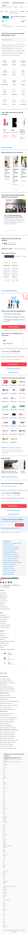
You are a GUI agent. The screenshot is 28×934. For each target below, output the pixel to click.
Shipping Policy (3, 621)
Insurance (6, 3)
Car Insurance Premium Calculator (11, 547)
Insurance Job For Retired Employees (8, 748)
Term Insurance (3, 600)
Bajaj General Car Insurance (9, 570)
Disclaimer (2, 639)
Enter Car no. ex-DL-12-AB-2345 (9, 524)
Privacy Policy (3, 615)
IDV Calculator (3, 685)
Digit (12, 130)
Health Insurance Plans (5, 695)
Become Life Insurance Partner (7, 738)
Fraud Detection (3, 619)
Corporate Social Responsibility (7, 649)
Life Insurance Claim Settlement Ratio (8, 717)
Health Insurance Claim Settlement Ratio (9, 701)
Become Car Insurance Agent (9, 486)
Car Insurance (6, 543)
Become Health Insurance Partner (7, 736)
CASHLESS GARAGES (14, 11)
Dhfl (4, 130)
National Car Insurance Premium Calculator (15, 175)
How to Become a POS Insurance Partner (9, 740)
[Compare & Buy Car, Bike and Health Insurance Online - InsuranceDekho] (9, 579)
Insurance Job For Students (6, 746)
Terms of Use (3, 623)
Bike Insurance (3, 594)
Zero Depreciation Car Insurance (10, 554)
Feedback (2, 635)
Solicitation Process (4, 643)
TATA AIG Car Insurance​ (8, 566)
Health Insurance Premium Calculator (8, 705)
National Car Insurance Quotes (7, 173)
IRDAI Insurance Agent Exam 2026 (7, 742)
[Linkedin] (8, 582)
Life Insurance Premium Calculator (8, 727)
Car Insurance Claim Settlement (10, 549)
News (4, 5)
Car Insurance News (11, 477)
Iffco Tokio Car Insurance (8, 572)
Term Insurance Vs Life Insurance (7, 719)
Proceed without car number (13, 368)
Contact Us (2, 633)
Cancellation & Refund (5, 625)
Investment (2, 602)
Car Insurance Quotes (16, 543)
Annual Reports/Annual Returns (7, 641)
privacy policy (18, 521)
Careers (2, 647)
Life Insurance (3, 598)
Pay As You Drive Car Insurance (10, 558)
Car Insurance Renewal (8, 545)
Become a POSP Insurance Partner (7, 732)
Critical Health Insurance (5, 703)
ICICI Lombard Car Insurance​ (9, 564)
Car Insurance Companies (13, 447)
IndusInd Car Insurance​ (8, 574)
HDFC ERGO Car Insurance (9, 568)
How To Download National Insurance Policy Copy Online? (13, 216)
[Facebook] (1, 582)
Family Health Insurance (5, 707)
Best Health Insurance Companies (8, 697)
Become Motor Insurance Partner (7, 734)
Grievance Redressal (4, 617)
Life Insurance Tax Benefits (6, 725)
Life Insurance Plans (4, 723)
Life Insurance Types (4, 715)
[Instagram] (6, 582)
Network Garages (7, 147)
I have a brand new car (13, 372)
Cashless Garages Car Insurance (10, 560)
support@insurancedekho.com (12, 585)
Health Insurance (4, 596)
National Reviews (11, 291)
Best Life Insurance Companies (7, 721)
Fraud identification (4, 637)
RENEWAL (22, 11)
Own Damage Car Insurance (6, 687)
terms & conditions (9, 521)
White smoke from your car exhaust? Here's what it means (9, 471)
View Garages (6, 136)
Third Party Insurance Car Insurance (11, 556)
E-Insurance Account (5, 627)
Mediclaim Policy (4, 699)
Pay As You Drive (8, 343)
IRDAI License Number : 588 (12, 758)
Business (2, 604)
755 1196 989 (6, 587)
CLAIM (6, 11)
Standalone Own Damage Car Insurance (12, 562)
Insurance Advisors (18, 3)
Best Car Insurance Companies (7, 691)
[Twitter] (11, 582)
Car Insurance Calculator (6, 681)
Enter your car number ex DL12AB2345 (11, 359)
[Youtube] (3, 582)
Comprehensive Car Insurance (10, 552)
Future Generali (22, 131)
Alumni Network (3, 645)
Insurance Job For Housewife (6, 744)
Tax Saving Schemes (5, 609)
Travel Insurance (4, 607)
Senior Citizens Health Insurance (7, 709)
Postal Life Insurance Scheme (6, 713)
